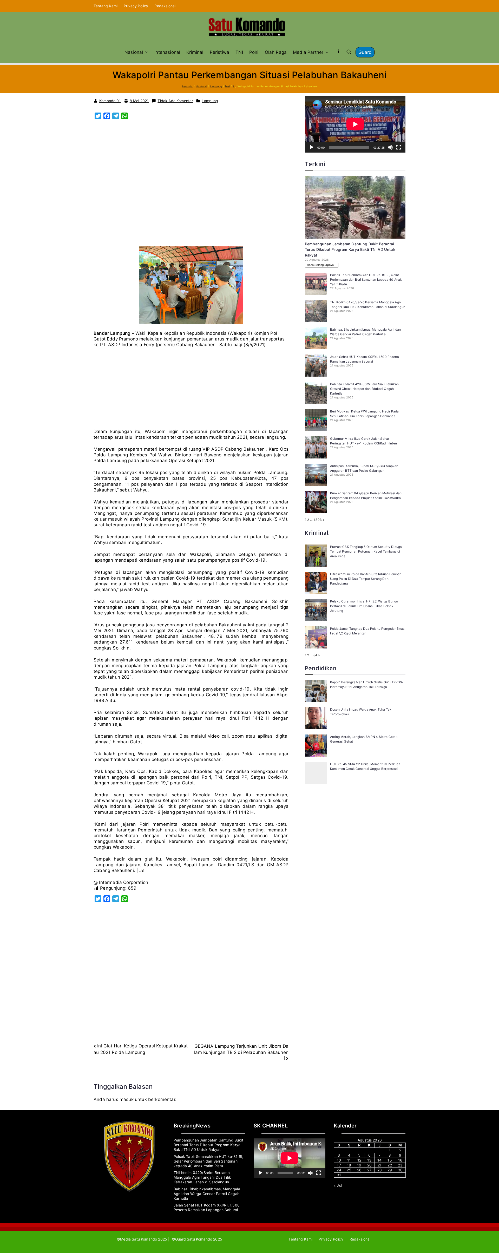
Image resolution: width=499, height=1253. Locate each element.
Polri (254, 52)
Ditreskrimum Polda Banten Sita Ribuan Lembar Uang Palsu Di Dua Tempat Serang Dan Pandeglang (365, 578)
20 (369, 1165)
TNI (239, 52)
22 (390, 1165)
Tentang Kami (105, 6)
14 (379, 1160)
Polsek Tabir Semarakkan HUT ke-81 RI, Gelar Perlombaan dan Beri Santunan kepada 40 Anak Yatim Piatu (366, 279)
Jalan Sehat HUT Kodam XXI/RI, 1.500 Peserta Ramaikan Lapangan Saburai (207, 1207)
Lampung (210, 101)
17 (339, 1165)
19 (359, 1165)
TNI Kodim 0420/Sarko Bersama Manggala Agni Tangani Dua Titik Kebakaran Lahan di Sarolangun (202, 1177)
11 (349, 1160)
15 (390, 1160)
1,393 (317, 520)
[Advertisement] (191, 185)
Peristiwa (219, 52)
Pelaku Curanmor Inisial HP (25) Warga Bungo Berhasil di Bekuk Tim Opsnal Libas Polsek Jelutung (364, 606)
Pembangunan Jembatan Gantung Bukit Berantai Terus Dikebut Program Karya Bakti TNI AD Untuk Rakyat (350, 249)
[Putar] (311, 147)
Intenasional (167, 52)
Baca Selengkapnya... (321, 265)
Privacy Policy (136, 6)
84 (315, 655)
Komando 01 (110, 101)
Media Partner (308, 52)
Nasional (133, 52)
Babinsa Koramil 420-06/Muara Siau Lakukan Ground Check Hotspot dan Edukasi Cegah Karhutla (364, 388)
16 (400, 1160)
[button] (145, 52)
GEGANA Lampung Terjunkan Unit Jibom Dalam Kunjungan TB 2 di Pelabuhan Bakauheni (241, 1052)
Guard (365, 52)
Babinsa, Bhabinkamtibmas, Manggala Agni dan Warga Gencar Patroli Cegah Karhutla (207, 1193)
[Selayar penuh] (398, 147)
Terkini (315, 163)
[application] (355, 124)
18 (349, 1165)
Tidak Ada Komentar (175, 101)
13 (369, 1160)
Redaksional (164, 6)
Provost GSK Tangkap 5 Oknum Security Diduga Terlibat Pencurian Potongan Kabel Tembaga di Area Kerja (366, 551)
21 (380, 1165)
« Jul (338, 1185)
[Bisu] (390, 147)
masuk (127, 1099)
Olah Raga (276, 52)
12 (359, 1160)
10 (339, 1160)
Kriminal (194, 52)
